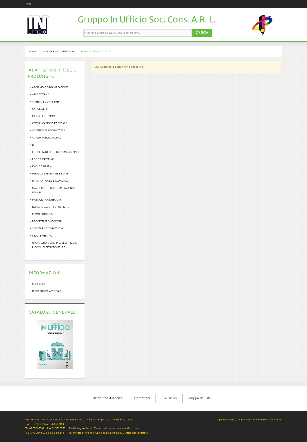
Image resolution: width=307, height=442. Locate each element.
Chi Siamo (169, 398)
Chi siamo (38, 284)
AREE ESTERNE (40, 94)
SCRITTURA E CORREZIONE (48, 228)
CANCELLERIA (40, 108)
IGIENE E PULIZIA (42, 166)
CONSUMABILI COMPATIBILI (48, 130)
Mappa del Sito (199, 398)
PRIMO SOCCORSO (43, 214)
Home (32, 51)
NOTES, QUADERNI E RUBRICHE (50, 206)
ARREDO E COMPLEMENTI (47, 101)
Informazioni (45, 272)
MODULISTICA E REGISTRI (47, 199)
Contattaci (142, 398)
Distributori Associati (47, 291)
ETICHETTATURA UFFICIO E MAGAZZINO (55, 152)
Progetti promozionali (47, 221)
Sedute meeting (42, 235)
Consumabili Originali (47, 137)
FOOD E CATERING (43, 159)
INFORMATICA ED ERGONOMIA (50, 180)
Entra (28, 3)
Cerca (202, 33)
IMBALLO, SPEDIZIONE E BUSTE (50, 173)
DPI (34, 144)
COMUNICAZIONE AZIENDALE (49, 123)
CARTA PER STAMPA (43, 116)
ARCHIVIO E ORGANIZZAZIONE (50, 87)
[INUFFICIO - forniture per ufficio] (37, 24)
